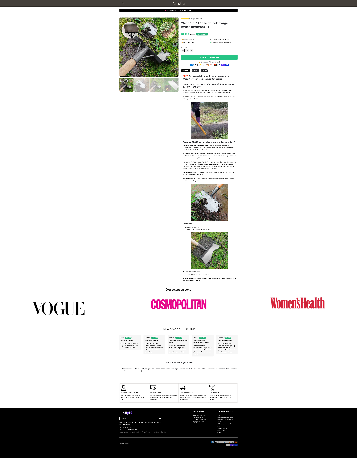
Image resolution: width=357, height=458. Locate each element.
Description (185, 70)
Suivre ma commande (199, 415)
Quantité (184, 48)
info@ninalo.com (144, 371)
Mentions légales (222, 428)
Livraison (195, 70)
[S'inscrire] (160, 418)
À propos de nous (198, 422)
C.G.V (218, 415)
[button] (122, 346)
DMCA (219, 432)
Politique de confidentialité (225, 417)
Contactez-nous (198, 417)
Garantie (204, 70)
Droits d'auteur (221, 430)
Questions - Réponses (199, 419)
